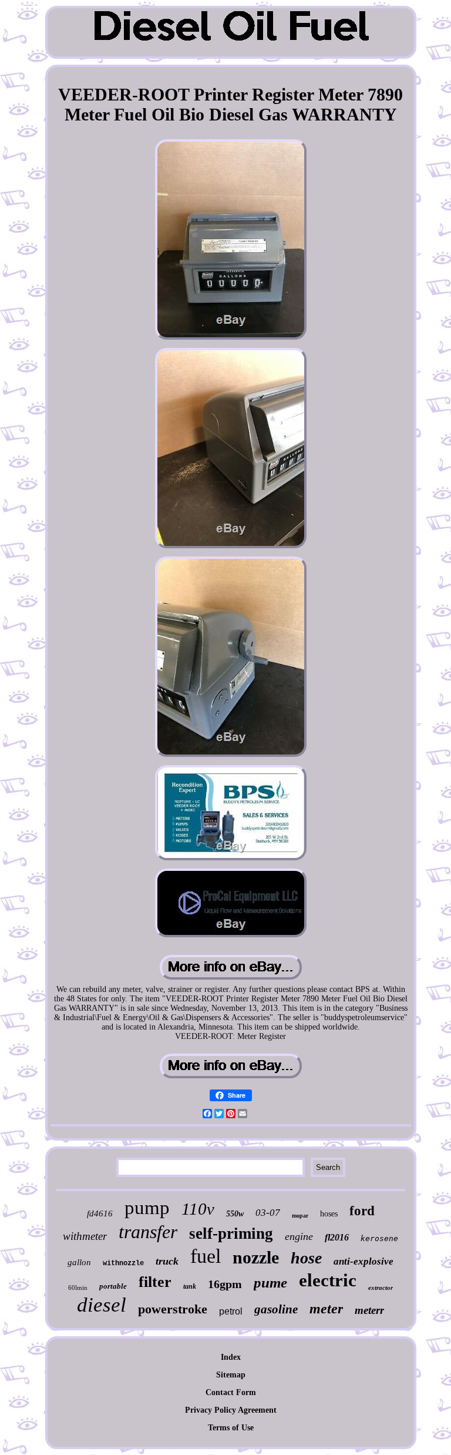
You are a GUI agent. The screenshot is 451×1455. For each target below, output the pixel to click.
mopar (300, 1215)
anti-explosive (363, 1261)
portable (113, 1286)
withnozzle (123, 1263)
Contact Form (231, 1392)
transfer (148, 1231)
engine (299, 1236)
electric (327, 1280)
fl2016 (337, 1237)
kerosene (379, 1238)
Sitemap (230, 1374)
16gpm (225, 1284)
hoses (329, 1213)
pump (147, 1207)
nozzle (256, 1257)
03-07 (267, 1212)
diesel (101, 1304)
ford (362, 1210)
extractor (380, 1287)
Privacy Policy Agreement (231, 1410)
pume (270, 1282)
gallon (79, 1262)
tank (189, 1286)
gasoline (276, 1309)
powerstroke (172, 1309)
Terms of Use (231, 1427)
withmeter (85, 1236)
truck (167, 1261)
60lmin (77, 1287)
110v (197, 1208)
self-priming (231, 1233)
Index (231, 1357)
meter (326, 1308)
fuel (205, 1256)
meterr (369, 1310)
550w (235, 1213)
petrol (231, 1311)
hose (306, 1258)
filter (155, 1281)
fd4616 (100, 1213)
